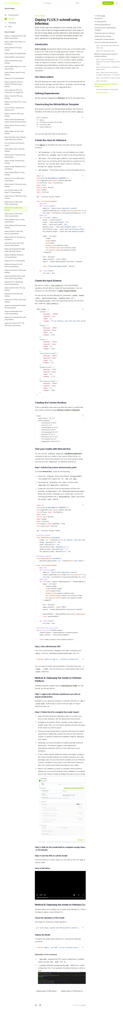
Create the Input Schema (103, 36)
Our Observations (100, 21)
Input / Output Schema (67, 291)
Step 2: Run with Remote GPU (105, 51)
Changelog (12, 23)
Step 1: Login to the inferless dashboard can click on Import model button (108, 62)
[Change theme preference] (116, 3)
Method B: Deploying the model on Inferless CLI (106, 85)
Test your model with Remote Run (106, 42)
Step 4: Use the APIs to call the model (108, 78)
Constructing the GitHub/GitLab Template (105, 29)
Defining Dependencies (103, 24)
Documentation (13, 15)
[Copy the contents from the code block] (83, 117)
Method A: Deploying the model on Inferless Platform (106, 55)
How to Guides (10, 8)
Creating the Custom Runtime (104, 39)
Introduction (99, 18)
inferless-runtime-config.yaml (68, 410)
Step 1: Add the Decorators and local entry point (108, 47)
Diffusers (61, 98)
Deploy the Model (102, 92)
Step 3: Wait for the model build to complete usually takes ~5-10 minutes (108, 74)
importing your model (69, 686)
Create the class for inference (105, 33)
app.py (42, 145)
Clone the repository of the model (107, 89)
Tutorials (11, 19)
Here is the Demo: (101, 81)
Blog (9, 26)
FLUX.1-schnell (40, 49)
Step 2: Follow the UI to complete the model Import (108, 68)
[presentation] (60, 224)
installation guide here (73, 454)
